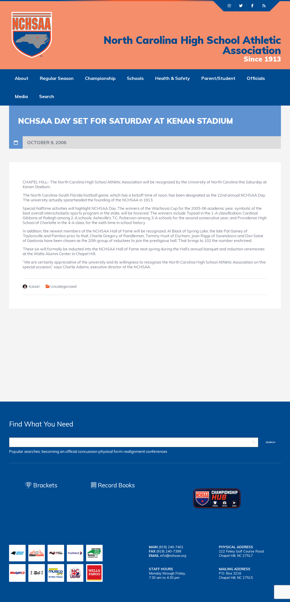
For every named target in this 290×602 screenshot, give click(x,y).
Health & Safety (172, 78)
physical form (110, 451)
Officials (256, 78)
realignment (134, 451)
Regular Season (57, 78)
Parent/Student (218, 78)
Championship (100, 78)
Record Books (115, 485)
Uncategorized (63, 286)
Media (21, 96)
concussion (87, 451)
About (21, 78)
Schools (135, 78)
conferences (156, 451)
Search (46, 96)
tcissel (34, 286)
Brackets (44, 485)
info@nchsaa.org (173, 555)
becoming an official (59, 451)
